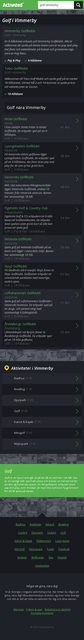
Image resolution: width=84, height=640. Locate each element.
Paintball (63, 549)
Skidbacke (37, 557)
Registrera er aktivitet (58, 609)
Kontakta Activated (42, 613)
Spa (50, 557)
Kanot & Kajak (23, 541)
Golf (63, 533)
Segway (22, 557)
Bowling (63, 524)
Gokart (51, 533)
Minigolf (20, 549)
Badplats (35, 524)
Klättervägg (44, 541)
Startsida (18, 609)
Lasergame (62, 541)
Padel (50, 549)
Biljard (50, 524)
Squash (62, 557)
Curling (22, 533)
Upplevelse (42, 566)
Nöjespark (35, 549)
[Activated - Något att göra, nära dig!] (12, 4)
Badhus (20, 524)
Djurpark (37, 533)
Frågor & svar (34, 609)
